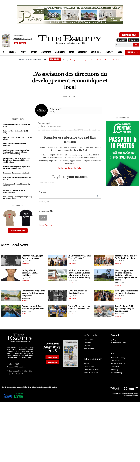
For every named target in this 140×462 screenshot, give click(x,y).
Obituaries (60, 52)
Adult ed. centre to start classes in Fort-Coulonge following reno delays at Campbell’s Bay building (16, 152)
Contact (109, 52)
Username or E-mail (47, 182)
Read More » (25, 263)
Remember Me (46, 211)
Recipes (34, 52)
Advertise (82, 52)
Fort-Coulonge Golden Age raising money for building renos (125, 308)
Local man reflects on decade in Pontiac (109, 60)
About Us (95, 52)
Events (23, 52)
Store (71, 52)
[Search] (136, 45)
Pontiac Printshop (42, 387)
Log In (119, 52)
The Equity (55, 109)
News (11, 52)
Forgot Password (45, 225)
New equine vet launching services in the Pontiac (82, 60)
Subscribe (131, 52)
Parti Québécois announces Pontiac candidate (30, 273)
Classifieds (46, 52)
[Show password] (97, 196)
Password (42, 192)
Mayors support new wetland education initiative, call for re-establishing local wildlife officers (16, 160)
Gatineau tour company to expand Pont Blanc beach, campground (33, 293)
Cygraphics (53, 387)
